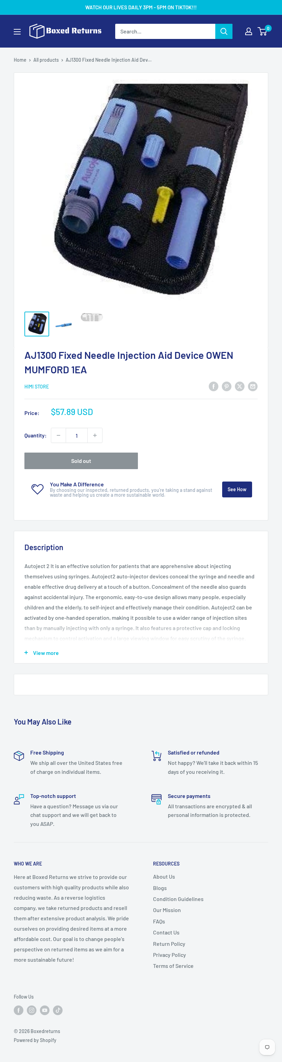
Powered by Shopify (35, 1040)
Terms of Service (173, 965)
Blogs (160, 887)
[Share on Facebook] (213, 386)
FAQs (159, 921)
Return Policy (169, 943)
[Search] (223, 31)
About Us (164, 876)
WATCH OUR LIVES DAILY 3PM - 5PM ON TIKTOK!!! (141, 7)
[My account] (248, 31)
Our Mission (167, 910)
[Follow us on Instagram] (31, 1010)
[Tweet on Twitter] (240, 386)
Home (20, 60)
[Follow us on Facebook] (18, 1010)
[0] (262, 31)
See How (237, 489)
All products (46, 60)
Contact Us (166, 932)
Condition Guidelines (178, 899)
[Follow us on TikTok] (58, 1010)
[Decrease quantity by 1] (58, 435)
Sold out (81, 460)
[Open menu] (17, 31)
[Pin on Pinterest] (226, 386)
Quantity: (35, 435)
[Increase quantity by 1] (95, 435)
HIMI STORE (36, 387)
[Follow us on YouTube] (45, 1010)
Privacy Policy (169, 954)
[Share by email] (253, 386)
